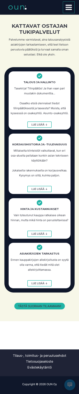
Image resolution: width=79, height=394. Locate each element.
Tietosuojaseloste (39, 361)
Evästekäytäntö (39, 367)
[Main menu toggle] (69, 7)
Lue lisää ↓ (39, 124)
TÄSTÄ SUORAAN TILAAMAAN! (39, 306)
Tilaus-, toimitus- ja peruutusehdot (39, 355)
